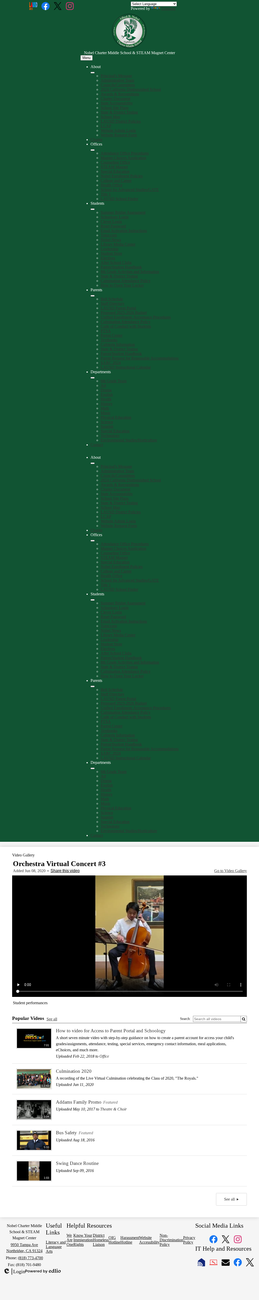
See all (52, 1019)
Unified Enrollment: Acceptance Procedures (136, 317)
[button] (93, 463)
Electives (108, 258)
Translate (168, 8)
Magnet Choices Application (123, 158)
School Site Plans (114, 108)
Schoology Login (114, 217)
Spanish (107, 426)
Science (107, 422)
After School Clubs (116, 262)
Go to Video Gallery (230, 871)
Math (105, 408)
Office (104, 1056)
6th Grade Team (113, 381)
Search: (185, 1019)
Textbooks (109, 340)
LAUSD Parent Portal (118, 308)
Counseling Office (115, 162)
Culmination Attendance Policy (125, 281)
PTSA (106, 331)
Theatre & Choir (113, 1109)
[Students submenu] (93, 209)
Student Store (111, 253)
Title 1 (106, 194)
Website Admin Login (118, 130)
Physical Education (116, 417)
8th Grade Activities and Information (130, 271)
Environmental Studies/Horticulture (129, 440)
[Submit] (244, 1019)
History (107, 404)
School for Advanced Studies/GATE (130, 189)
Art (103, 385)
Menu (86, 58)
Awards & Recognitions (120, 94)
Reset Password (113, 226)
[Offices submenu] (93, 150)
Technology (110, 435)
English (107, 394)
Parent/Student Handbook (121, 267)
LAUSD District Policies (121, 121)
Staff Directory (112, 303)
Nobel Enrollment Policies (122, 176)
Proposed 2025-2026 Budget (124, 312)
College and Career (116, 180)
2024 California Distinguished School (131, 89)
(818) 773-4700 (30, 1258)
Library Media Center (118, 244)
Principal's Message (116, 76)
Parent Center (111, 335)
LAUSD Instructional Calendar (126, 367)
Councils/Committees (118, 85)
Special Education (115, 171)
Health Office (111, 185)
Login (14, 1272)
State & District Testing (119, 112)
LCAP (106, 126)
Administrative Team (117, 80)
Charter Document (115, 98)
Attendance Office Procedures (125, 153)
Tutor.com (109, 235)
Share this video (65, 871)
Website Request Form (119, 135)
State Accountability (117, 103)
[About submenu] (93, 72)
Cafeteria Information (118, 344)
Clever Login (111, 221)
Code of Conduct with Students (126, 326)
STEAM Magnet (114, 167)
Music (106, 413)
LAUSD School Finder (119, 199)
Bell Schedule (112, 299)
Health (106, 399)
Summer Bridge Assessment (123, 212)
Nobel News (111, 240)
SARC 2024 (111, 363)
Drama (106, 390)
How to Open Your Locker (122, 285)
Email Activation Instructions (124, 230)
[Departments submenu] (93, 378)
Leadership (109, 249)
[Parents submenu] (93, 296)
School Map (110, 117)
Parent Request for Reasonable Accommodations (140, 358)
